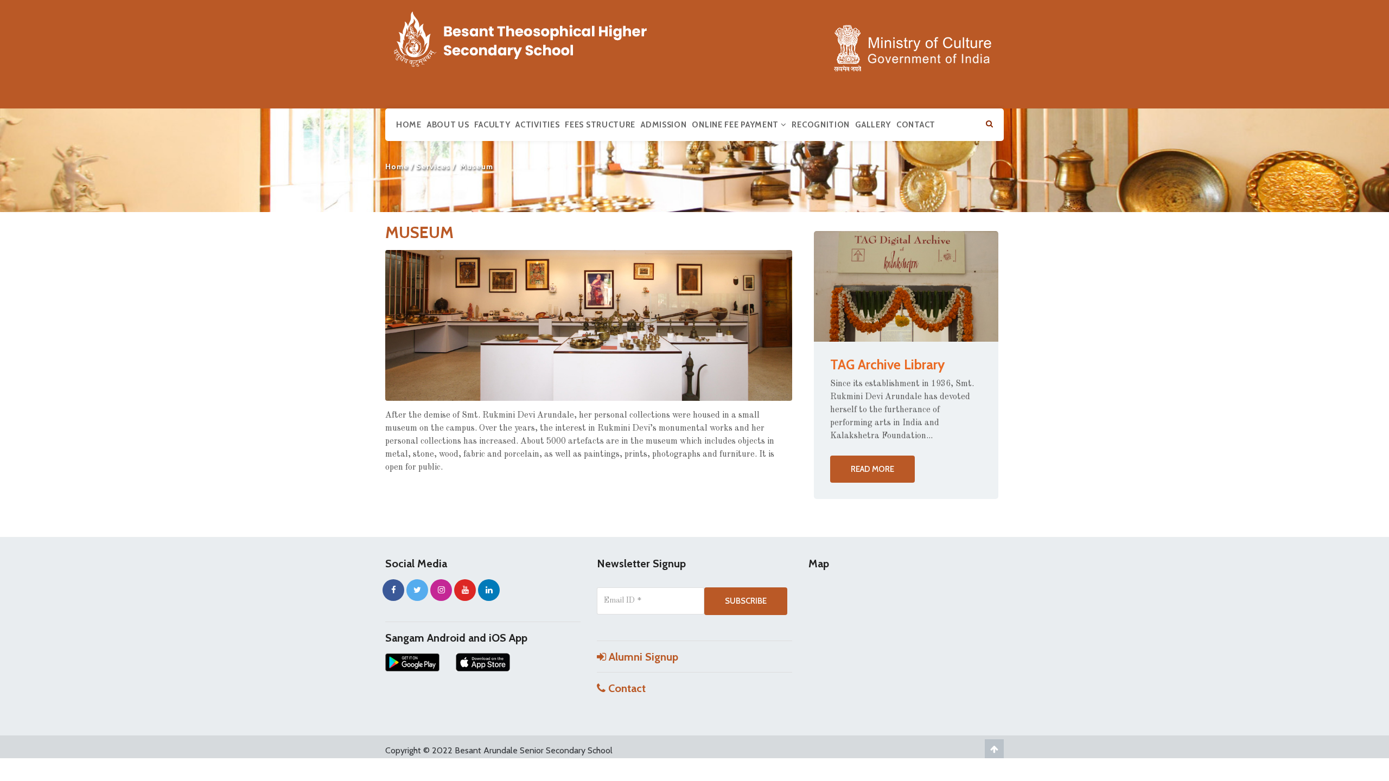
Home (409, 125)
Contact (915, 125)
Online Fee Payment (736, 125)
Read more (872, 469)
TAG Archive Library (887, 364)
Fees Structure (600, 125)
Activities (537, 125)
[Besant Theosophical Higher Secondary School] (531, 37)
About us (448, 125)
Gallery (873, 125)
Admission (663, 125)
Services (433, 166)
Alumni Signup (642, 656)
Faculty (492, 125)
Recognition (821, 125)
